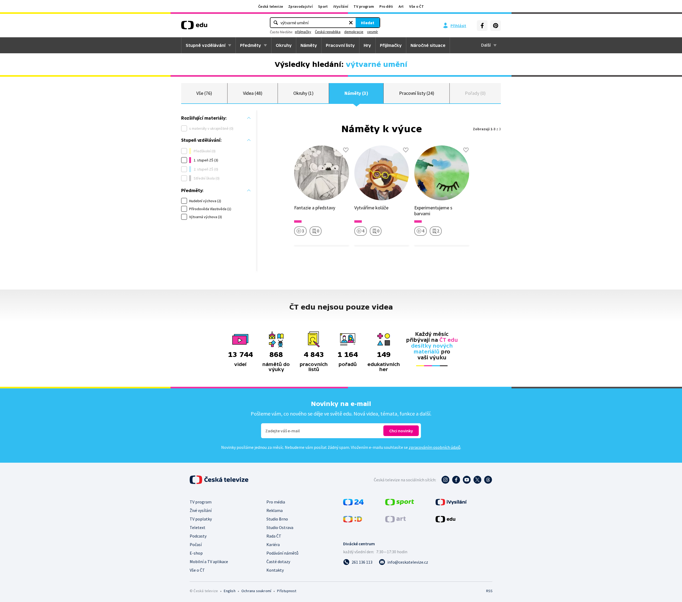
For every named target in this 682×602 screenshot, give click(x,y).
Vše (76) (204, 93)
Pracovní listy (340, 45)
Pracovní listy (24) (416, 93)
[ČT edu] (194, 27)
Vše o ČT (416, 6)
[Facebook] (482, 25)
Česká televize (270, 6)
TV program (364, 6)
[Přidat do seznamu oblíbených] (346, 150)
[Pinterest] (495, 25)
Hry (367, 45)
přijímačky (303, 31)
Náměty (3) (356, 93)
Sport (323, 6)
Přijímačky (391, 45)
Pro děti (386, 6)
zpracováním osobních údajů (434, 447)
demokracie (353, 31)
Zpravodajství (300, 6)
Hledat (367, 22)
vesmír (372, 31)
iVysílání (340, 6)
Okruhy (284, 45)
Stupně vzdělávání (205, 45)
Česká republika (327, 31)
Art (401, 6)
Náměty (309, 45)
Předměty (250, 45)
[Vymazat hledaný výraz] (351, 22)
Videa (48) (252, 93)
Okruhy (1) (303, 93)
